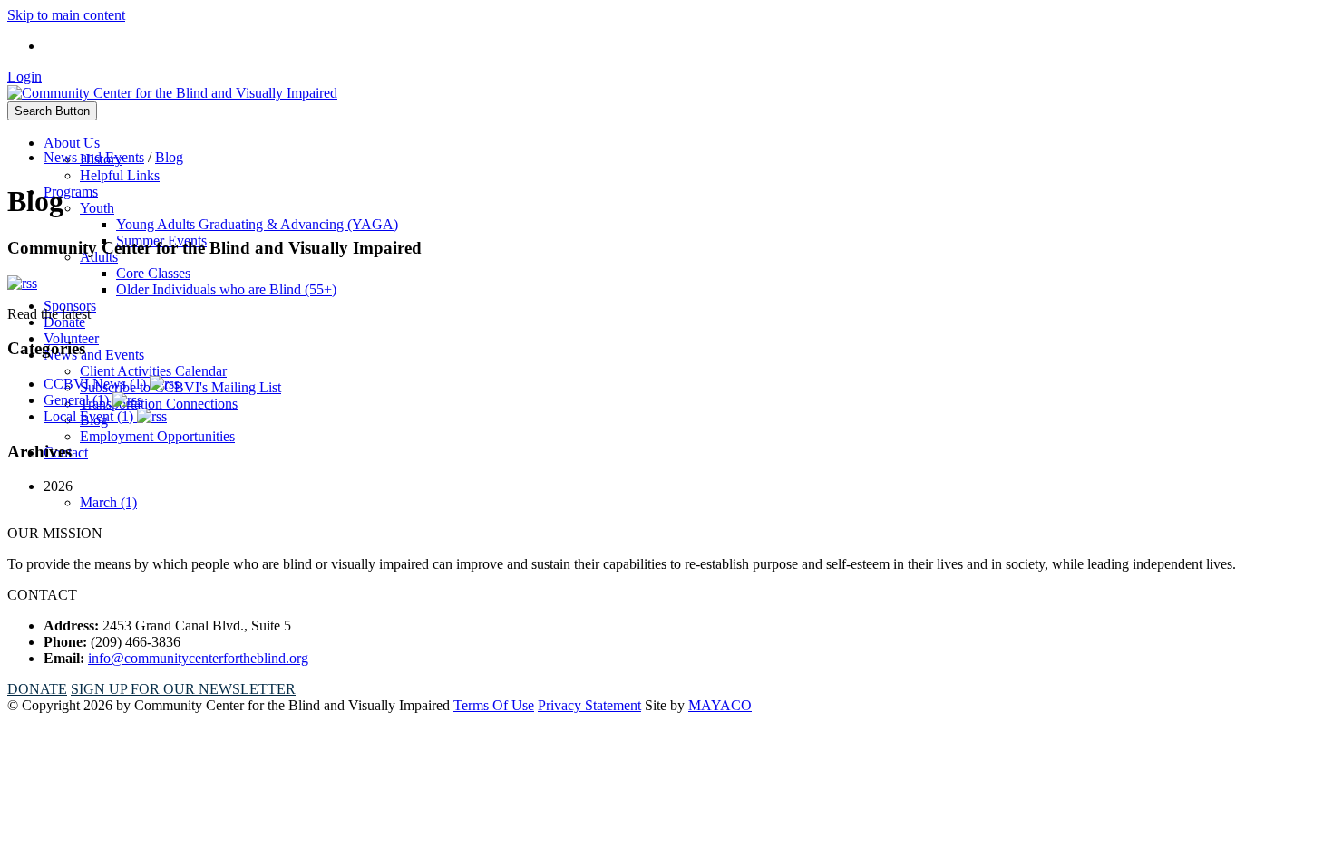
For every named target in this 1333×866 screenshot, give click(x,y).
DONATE (37, 689)
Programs (71, 191)
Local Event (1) (90, 416)
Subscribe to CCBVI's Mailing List (180, 387)
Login (24, 76)
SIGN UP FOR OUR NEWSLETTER (183, 689)
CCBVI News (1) (97, 383)
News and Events (94, 354)
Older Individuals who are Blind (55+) (226, 289)
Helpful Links (120, 175)
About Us (72, 142)
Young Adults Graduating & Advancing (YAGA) (257, 224)
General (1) (78, 400)
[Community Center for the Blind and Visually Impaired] (172, 93)
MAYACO (720, 705)
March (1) (108, 502)
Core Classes (153, 273)
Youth (97, 208)
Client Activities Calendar (153, 371)
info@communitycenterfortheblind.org (198, 658)
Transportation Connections (159, 403)
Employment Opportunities (157, 436)
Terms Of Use (493, 705)
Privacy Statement (589, 705)
